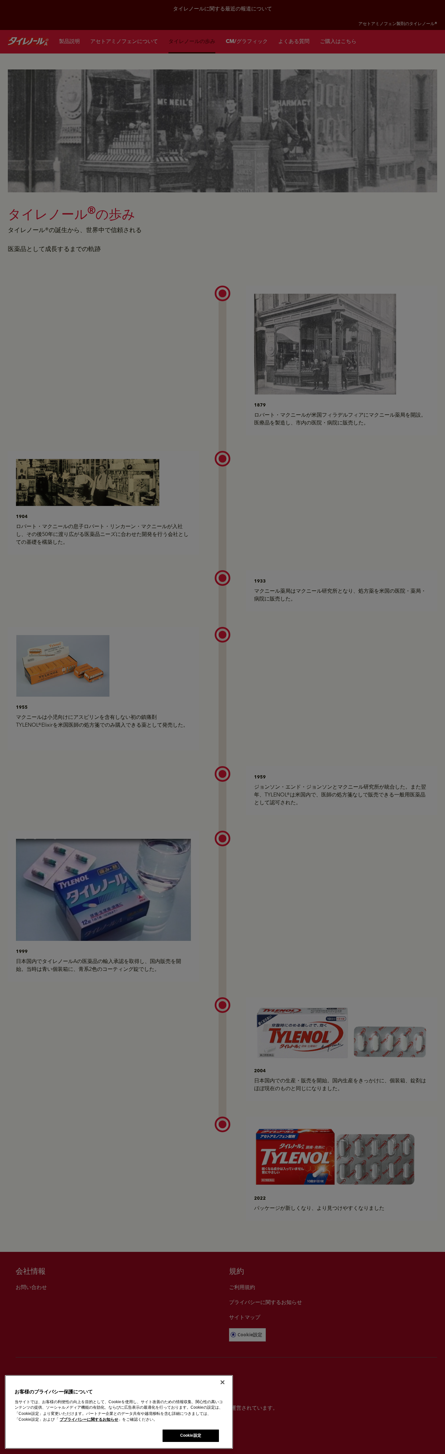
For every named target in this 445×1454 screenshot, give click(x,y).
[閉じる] (222, 1382)
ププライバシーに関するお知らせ (89, 1419)
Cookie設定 (190, 1435)
